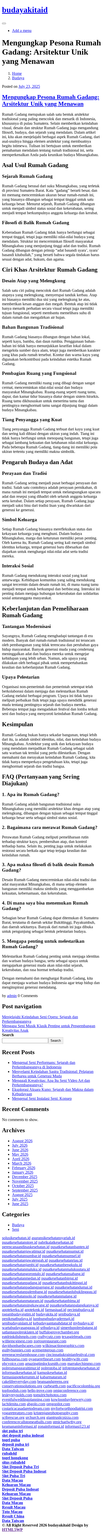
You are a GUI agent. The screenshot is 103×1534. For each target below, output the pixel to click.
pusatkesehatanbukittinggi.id (64, 1283)
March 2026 (21, 1163)
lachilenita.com (14, 1404)
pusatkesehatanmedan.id (21, 1278)
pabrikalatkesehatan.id (55, 1242)
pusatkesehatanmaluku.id (22, 1269)
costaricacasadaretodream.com (26, 1408)
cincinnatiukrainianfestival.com (70, 1354)
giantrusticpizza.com (62, 1417)
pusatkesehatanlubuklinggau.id (72, 1292)
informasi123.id (77, 1426)
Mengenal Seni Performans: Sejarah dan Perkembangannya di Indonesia (43, 1064)
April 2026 (20, 1159)
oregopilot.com (58, 1404)
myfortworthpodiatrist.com (72, 1408)
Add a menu (22, 30)
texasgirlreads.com (76, 1336)
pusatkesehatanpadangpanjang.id (28, 1287)
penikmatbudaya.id (17, 1319)
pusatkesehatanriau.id (65, 1260)
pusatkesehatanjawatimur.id (23, 1251)
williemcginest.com (17, 1341)
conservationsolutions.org (22, 1386)
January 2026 (22, 1172)
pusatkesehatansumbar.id (21, 1256)
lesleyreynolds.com (17, 1395)
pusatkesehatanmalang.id (56, 1296)
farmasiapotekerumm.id (20, 1377)
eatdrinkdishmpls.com (19, 1336)
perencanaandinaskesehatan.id (26, 1247)
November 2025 (25, 1181)
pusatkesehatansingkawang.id (25, 1305)
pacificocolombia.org (83, 1386)
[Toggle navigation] (4, 23)
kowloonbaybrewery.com (71, 1399)
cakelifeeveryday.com (19, 1381)
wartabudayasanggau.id (20, 1328)
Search (8, 1035)
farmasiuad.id (55, 1310)
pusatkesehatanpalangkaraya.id (74, 1305)
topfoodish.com (14, 1390)
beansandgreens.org (52, 1381)
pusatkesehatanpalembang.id (24, 1292)
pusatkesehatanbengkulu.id (61, 1265)
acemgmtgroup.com (47, 1350)
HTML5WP (12, 1530)
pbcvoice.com (13, 1363)
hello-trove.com (40, 1390)
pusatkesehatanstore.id (19, 1242)
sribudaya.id (50, 1328)
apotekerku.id (13, 1310)
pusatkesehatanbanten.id (69, 1247)
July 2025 (20, 1199)
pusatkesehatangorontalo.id (23, 1274)
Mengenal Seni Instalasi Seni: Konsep (42, 1098)
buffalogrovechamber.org (59, 1332)
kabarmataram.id (53, 1377)
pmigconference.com (69, 1390)
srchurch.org (35, 1417)
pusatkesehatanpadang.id (21, 1283)
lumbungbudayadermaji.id (53, 1319)
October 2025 (23, 1186)
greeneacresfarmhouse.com (23, 1354)
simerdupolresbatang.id (78, 1328)
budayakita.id (46, 1314)
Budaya (18, 1225)
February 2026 (23, 1168)
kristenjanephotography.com (56, 1413)
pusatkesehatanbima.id (62, 1301)
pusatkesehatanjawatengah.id (25, 1260)
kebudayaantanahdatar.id (52, 1323)
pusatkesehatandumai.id (73, 1287)
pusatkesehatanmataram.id (22, 1301)
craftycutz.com (49, 1336)
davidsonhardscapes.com (21, 1345)
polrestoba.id (51, 1368)
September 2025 (25, 1190)
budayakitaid (25, 9)
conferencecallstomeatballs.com (27, 1422)
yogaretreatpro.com (17, 1413)
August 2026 (22, 1141)
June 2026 (20, 1150)
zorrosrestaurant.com (50, 1341)
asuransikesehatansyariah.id (53, 1238)
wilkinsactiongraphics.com (63, 1345)
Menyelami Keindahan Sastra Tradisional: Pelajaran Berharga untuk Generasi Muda (53, 1073)
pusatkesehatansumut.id (65, 1251)
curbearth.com (54, 1386)
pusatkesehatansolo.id (19, 1296)
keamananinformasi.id (19, 1426)
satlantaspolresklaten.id (20, 1332)
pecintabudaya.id (80, 1310)
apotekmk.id (34, 1310)
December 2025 (24, 1177)
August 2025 (22, 1195)
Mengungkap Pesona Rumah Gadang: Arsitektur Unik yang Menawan (50, 100)
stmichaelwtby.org (67, 1422)
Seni (15, 1229)
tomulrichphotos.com (49, 1395)
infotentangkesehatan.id (81, 1368)
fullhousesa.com (15, 1359)
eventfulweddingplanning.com (26, 1399)
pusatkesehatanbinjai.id (59, 1278)
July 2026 (20, 1145)
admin (12, 996)
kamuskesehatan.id (52, 1372)
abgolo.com (36, 1404)
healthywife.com (75, 1359)
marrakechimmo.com (83, 1363)
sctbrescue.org (13, 1417)
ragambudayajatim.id (18, 1314)
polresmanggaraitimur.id (21, 1368)
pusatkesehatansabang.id (65, 1274)
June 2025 (20, 1204)
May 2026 (20, 1154)
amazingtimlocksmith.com (45, 1363)
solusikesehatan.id (16, 1238)
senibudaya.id (69, 1314)
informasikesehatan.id (19, 1372)
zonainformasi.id (51, 1426)
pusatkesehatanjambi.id (20, 1265)
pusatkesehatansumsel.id (61, 1256)
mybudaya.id (83, 1323)
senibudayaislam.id (17, 1323)
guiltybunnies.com (16, 1350)
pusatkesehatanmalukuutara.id (66, 1269)
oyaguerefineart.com (44, 1359)
